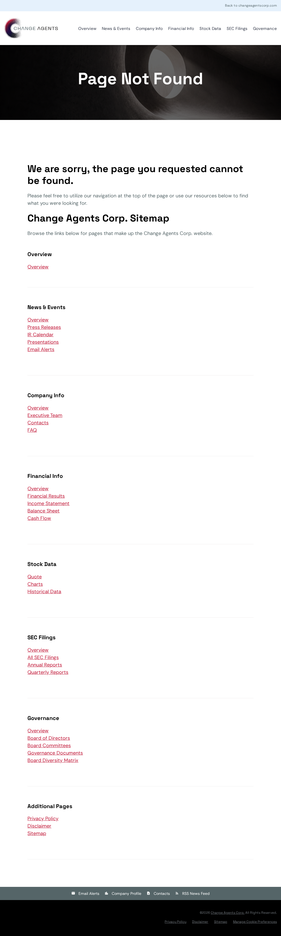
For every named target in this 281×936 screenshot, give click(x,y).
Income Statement (48, 503)
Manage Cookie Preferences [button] (255, 922)
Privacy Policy (42, 818)
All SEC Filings (43, 657)
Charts (35, 584)
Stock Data (210, 28)
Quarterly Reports (47, 672)
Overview (87, 28)
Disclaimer (39, 826)
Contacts (38, 422)
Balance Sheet (43, 511)
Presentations (43, 342)
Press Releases (44, 327)
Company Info (149, 28)
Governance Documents (55, 753)
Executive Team (44, 415)
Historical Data (44, 591)
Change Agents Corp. (228, 912)
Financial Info (181, 28)
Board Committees (49, 745)
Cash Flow (39, 518)
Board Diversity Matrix (52, 760)
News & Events (116, 28)
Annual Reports (44, 665)
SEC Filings (237, 28)
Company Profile (126, 893)
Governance (265, 28)
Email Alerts (40, 349)
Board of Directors (48, 738)
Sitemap (36, 833)
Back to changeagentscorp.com (251, 5)
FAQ (32, 430)
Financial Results (46, 496)
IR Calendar (40, 334)
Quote (34, 576)
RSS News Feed (196, 893)
